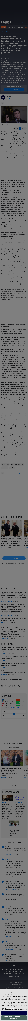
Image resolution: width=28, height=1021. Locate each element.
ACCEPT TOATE (14, 1013)
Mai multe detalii (11, 1008)
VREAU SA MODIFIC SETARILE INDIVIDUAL (14, 1018)
